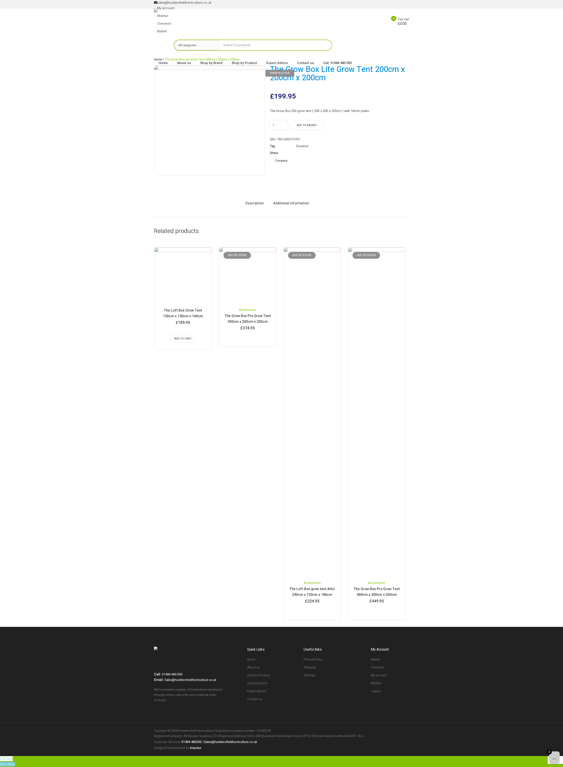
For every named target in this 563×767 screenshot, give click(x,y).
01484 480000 (191, 741)
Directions (7, 764)
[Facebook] (390, 731)
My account (379, 675)
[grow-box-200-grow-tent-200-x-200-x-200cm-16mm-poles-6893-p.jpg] (209, 120)
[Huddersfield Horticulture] (189, 20)
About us (253, 667)
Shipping (310, 667)
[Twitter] (398, 731)
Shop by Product (258, 675)
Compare (281, 160)
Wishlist (376, 683)
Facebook (298, 153)
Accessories (247, 310)
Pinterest (309, 153)
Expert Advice (256, 691)
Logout (375, 691)
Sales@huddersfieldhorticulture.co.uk (190, 680)
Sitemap (309, 675)
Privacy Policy (313, 659)
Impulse (195, 747)
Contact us (254, 699)
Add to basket (307, 125)
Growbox (302, 146)
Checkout (377, 667)
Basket (375, 659)
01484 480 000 (172, 674)
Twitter (304, 153)
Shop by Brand (257, 683)
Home (251, 659)
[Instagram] (405, 731)
